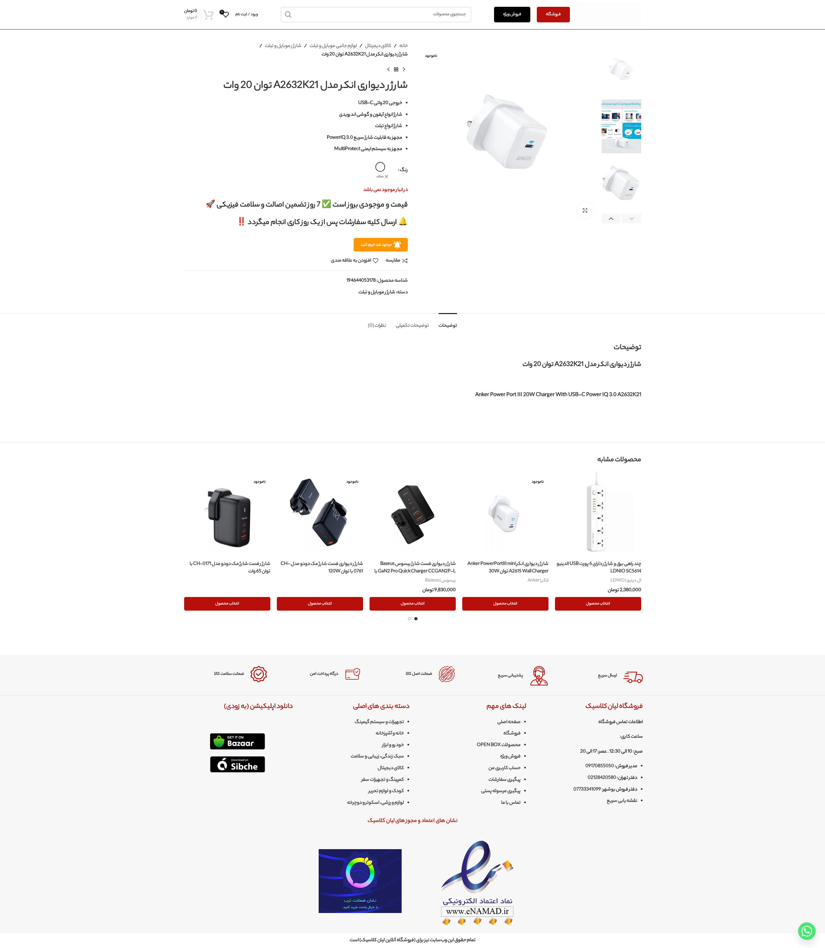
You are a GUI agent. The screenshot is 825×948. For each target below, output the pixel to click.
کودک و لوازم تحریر (386, 791)
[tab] (448, 323)
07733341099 (587, 790)
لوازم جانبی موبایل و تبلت (333, 46)
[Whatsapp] (807, 931)
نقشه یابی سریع (622, 801)
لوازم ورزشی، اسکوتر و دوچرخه (375, 803)
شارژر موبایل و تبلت (283, 46)
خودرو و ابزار (393, 745)
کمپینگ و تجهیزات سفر (382, 780)
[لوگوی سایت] (608, 14)
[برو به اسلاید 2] (409, 618)
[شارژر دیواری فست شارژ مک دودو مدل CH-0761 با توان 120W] (320, 515)
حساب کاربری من (505, 768)
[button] (631, 219)
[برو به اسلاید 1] (416, 618)
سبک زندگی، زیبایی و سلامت (377, 757)
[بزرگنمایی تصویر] (585, 210)
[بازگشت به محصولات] (396, 69)
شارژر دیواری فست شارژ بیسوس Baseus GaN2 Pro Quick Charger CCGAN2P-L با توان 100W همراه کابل (415, 571)
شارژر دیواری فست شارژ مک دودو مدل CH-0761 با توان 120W (322, 567)
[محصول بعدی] (388, 69)
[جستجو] (288, 14)
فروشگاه (553, 14)
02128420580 (602, 778)
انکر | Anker (538, 580)
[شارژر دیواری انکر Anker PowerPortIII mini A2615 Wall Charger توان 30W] (505, 515)
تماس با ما (511, 803)
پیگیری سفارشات (505, 780)
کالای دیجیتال (378, 46)
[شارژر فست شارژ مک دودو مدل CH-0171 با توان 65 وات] (227, 515)
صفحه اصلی (509, 722)
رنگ (404, 170)
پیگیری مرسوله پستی (501, 791)
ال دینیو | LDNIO (625, 580)
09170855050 (599, 766)
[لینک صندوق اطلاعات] (601, 675)
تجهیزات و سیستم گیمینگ (379, 722)
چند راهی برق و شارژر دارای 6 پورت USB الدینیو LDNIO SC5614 (599, 567)
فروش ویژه (512, 14)
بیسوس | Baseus (440, 580)
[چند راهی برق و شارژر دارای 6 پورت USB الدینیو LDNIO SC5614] (598, 515)
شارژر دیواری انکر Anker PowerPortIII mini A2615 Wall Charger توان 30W (507, 567)
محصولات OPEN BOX (499, 745)
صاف (379, 177)
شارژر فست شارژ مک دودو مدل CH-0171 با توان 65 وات (230, 567)
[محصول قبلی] (404, 69)
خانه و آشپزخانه (390, 734)
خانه (403, 46)
